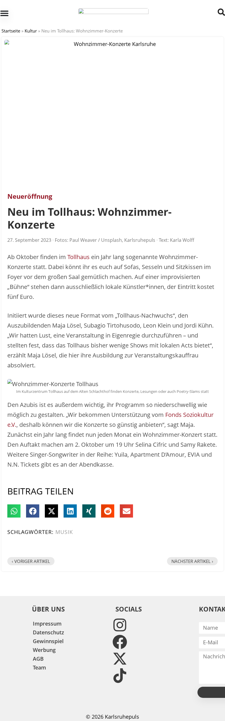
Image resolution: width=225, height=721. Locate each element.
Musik (64, 531)
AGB (38, 658)
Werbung (44, 649)
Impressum (47, 623)
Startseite (10, 31)
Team (39, 667)
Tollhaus (78, 257)
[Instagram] (119, 625)
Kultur (31, 31)
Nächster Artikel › (192, 561)
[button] (14, 511)
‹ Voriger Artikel (31, 561)
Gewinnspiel (48, 641)
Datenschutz (48, 632)
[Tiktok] (119, 675)
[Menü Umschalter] (4, 13)
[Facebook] (119, 642)
